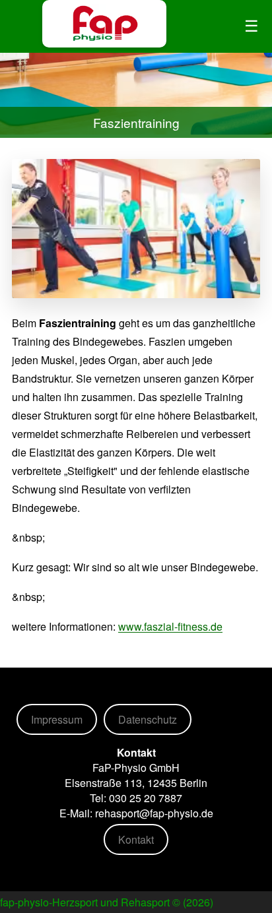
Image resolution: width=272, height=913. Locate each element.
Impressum (57, 719)
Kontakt (136, 839)
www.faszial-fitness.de (170, 626)
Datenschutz (147, 719)
